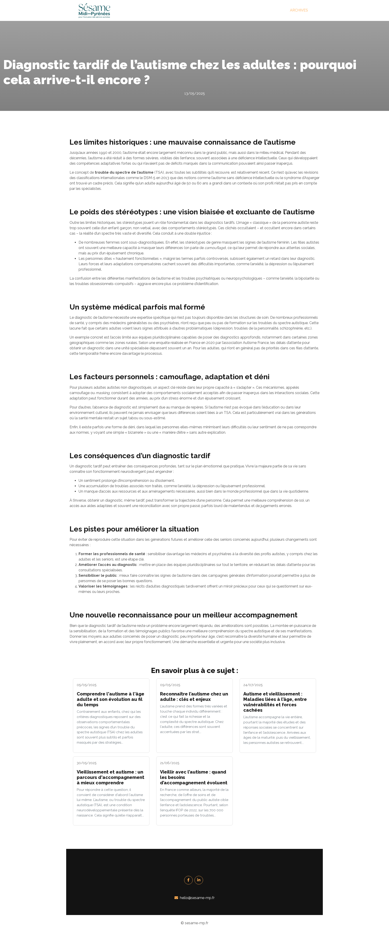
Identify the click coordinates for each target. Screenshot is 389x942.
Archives (299, 10)
